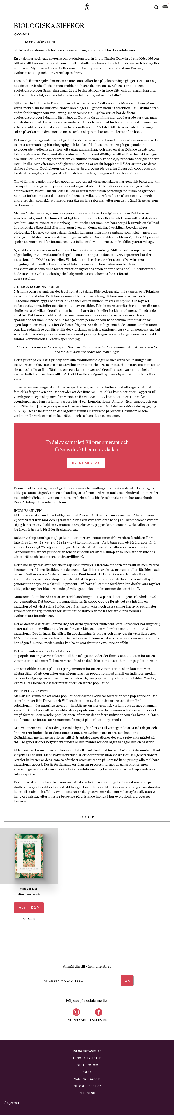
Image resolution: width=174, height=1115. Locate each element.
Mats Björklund (29, 889)
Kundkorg (165, 7)
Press (87, 1072)
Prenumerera (86, 463)
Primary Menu (7, 6)
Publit (31, 919)
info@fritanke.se (87, 1051)
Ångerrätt (11, 1103)
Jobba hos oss (87, 1065)
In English (87, 1093)
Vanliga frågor (87, 1079)
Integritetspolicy (87, 1086)
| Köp (29, 908)
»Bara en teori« (29, 894)
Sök (156, 7)
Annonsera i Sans (87, 1058)
